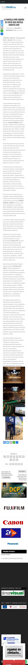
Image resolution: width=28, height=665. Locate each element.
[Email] (1, 27)
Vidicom (16, 93)
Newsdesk (18, 28)
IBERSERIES (9, 30)
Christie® (10, 40)
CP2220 (11, 203)
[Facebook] (1, 21)
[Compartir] (1, 33)
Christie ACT (14, 241)
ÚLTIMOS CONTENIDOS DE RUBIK (13, 558)
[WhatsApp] (1, 30)
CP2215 (21, 200)
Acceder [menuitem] (3, 1)
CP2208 (5, 203)
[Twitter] (1, 24)
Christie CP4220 (13, 122)
